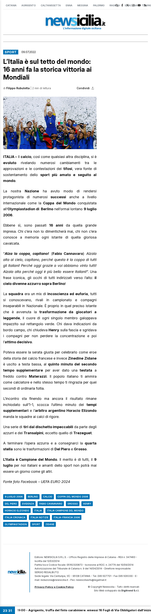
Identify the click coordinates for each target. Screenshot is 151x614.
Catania (11, 5)
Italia (38, 510)
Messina (82, 5)
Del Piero (11, 503)
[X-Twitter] (127, 5)
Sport (11, 52)
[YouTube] (139, 5)
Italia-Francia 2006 (66, 517)
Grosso (72, 503)
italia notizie (39, 517)
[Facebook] (122, 5)
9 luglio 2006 (14, 496)
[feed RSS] (145, 5)
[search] (116, 5)
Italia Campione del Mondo (65, 510)
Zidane (49, 524)
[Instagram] (133, 5)
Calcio (47, 496)
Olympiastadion (16, 524)
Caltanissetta (51, 5)
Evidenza (28, 503)
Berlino (33, 496)
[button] (50, 123)
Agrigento (28, 5)
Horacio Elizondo (17, 510)
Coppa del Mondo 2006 (72, 496)
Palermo (99, 5)
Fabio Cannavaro (50, 503)
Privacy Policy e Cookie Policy (54, 586)
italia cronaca (15, 517)
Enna (69, 5)
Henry (87, 503)
